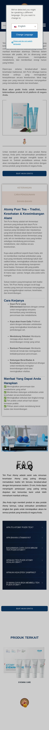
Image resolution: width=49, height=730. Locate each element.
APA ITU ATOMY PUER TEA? (19, 527)
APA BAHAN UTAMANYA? (18, 538)
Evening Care (24, 682)
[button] (24, 527)
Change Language (24, 34)
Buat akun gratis (24, 174)
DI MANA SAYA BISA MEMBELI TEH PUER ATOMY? (22, 584)
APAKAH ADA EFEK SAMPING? (21, 572)
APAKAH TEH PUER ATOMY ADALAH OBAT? (19, 561)
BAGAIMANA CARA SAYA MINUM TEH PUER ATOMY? (21, 549)
